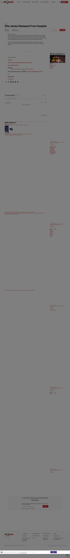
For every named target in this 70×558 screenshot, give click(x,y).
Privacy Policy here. (23, 552)
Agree (54, 552)
